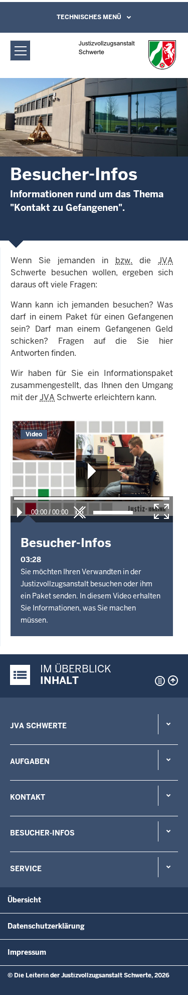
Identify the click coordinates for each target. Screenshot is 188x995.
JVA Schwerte (38, 725)
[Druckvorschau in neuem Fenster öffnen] (157, 680)
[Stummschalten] (80, 512)
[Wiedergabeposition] (91, 498)
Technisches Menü (89, 17)
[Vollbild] (161, 511)
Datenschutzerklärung (46, 926)
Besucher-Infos (42, 832)
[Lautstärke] (113, 512)
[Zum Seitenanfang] (173, 680)
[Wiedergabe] (20, 512)
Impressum (27, 952)
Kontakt (27, 797)
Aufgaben (30, 761)
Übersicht (24, 899)
